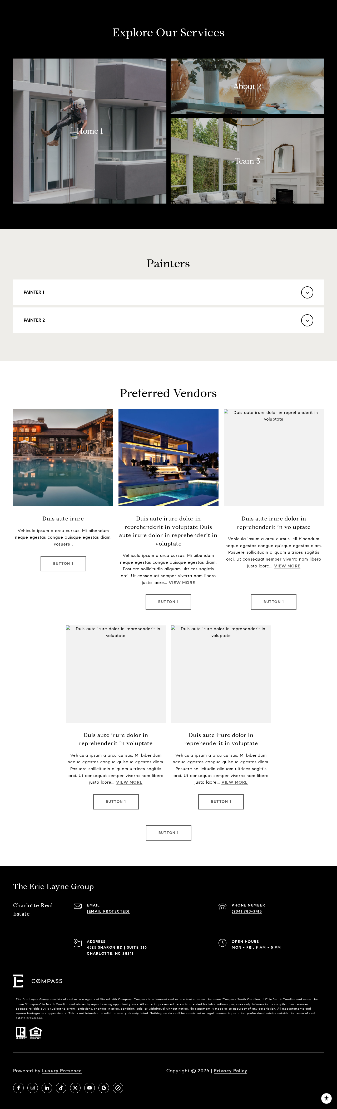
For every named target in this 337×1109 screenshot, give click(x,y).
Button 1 (63, 563)
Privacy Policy (230, 1071)
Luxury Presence (62, 1071)
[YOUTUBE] (89, 1088)
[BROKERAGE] (118, 1088)
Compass (140, 999)
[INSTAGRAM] (32, 1088)
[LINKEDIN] (47, 1088)
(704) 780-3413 (247, 911)
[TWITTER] (75, 1088)
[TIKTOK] (61, 1088)
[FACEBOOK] (18, 1088)
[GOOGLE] (103, 1088)
